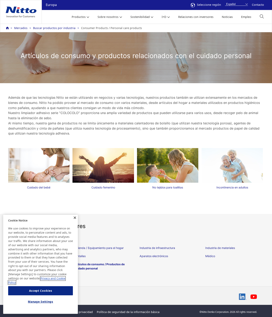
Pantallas (80, 256)
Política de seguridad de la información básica (128, 312)
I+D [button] (164, 17)
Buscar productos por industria (54, 28)
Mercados (20, 28)
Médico (210, 256)
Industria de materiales (220, 248)
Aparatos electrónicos (154, 256)
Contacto (258, 5)
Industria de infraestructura (157, 248)
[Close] (74, 217)
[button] (262, 16)
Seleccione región (209, 5)
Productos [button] (79, 17)
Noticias (227, 17)
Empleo (246, 17)
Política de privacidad (78, 312)
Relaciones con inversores (195, 17)
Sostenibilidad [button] (140, 17)
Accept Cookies (40, 291)
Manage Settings (40, 301)
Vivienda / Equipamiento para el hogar (99, 248)
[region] (40, 264)
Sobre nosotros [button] (108, 17)
